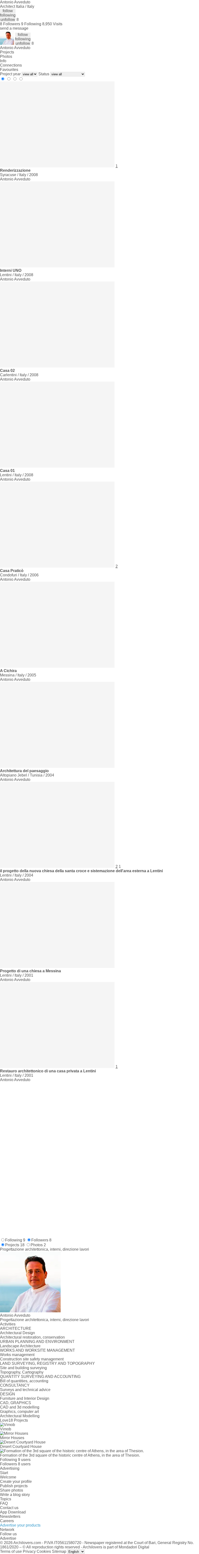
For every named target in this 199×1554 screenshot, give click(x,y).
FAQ (4, 1503)
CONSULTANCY (15, 1385)
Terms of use (11, 1551)
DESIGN (7, 1394)
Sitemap (59, 1551)
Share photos (11, 1490)
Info (3, 61)
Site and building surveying (23, 1368)
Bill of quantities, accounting (24, 1381)
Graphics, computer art (19, 1411)
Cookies (44, 1551)
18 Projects (18, 1420)
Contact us (9, 1508)
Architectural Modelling (20, 1416)
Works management (17, 1355)
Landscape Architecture (20, 1346)
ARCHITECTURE (15, 1328)
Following (15, 1240)
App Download (13, 1512)
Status (43, 74)
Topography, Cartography (21, 1372)
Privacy (29, 1551)
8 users (24, 1464)
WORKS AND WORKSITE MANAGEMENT (37, 1350)
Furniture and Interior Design (24, 1398)
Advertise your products (20, 1525)
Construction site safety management (32, 1359)
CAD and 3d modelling (19, 1407)
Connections (11, 65)
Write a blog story (15, 1495)
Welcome (8, 1477)
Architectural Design (17, 1333)
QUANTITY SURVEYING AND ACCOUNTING (40, 1377)
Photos (6, 56)
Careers (7, 1521)
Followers (41, 1240)
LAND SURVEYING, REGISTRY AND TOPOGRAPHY (47, 1363)
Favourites (9, 70)
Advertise (8, 1538)
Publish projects (14, 1486)
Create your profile (16, 1481)
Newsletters (10, 1516)
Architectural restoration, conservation (32, 1337)
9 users (24, 1460)
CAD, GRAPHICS (15, 1403)
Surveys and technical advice (25, 1390)
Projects (7, 52)
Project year (10, 74)
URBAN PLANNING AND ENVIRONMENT (37, 1342)
